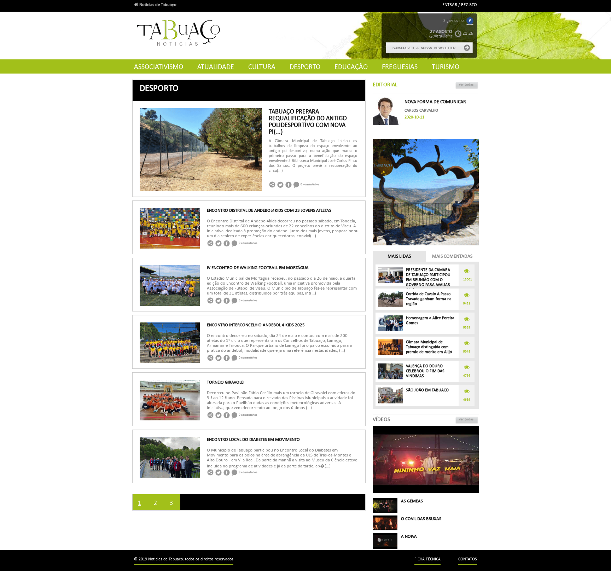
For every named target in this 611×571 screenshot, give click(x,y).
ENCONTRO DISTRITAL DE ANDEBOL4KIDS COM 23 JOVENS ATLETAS (269, 210)
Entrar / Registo (459, 4)
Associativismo (158, 66)
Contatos (467, 559)
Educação (351, 66)
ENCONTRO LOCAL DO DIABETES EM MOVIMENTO (253, 439)
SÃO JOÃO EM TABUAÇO (427, 390)
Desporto (305, 66)
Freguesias (400, 66)
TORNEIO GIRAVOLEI (225, 382)
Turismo (445, 66)
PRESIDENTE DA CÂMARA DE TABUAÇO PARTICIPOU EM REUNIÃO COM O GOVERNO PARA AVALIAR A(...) (428, 280)
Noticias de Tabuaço (157, 4)
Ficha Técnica (427, 559)
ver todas (466, 84)
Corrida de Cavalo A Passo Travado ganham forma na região (429, 299)
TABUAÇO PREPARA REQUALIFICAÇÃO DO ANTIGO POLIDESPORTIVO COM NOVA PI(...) (308, 121)
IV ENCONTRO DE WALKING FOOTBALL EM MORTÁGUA (258, 267)
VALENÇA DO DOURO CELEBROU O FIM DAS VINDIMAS (425, 371)
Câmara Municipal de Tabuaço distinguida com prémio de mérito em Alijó (429, 347)
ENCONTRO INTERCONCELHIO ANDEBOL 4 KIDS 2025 (256, 324)
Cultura (261, 66)
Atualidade (215, 66)
